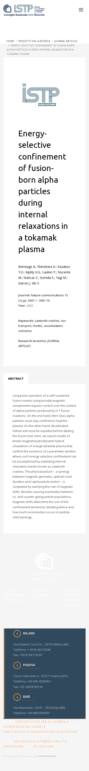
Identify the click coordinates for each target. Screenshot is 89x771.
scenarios (25, 331)
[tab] (15, 378)
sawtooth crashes (47, 321)
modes (37, 326)
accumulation (53, 326)
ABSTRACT (16, 378)
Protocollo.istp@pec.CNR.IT (39, 741)
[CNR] (44, 566)
